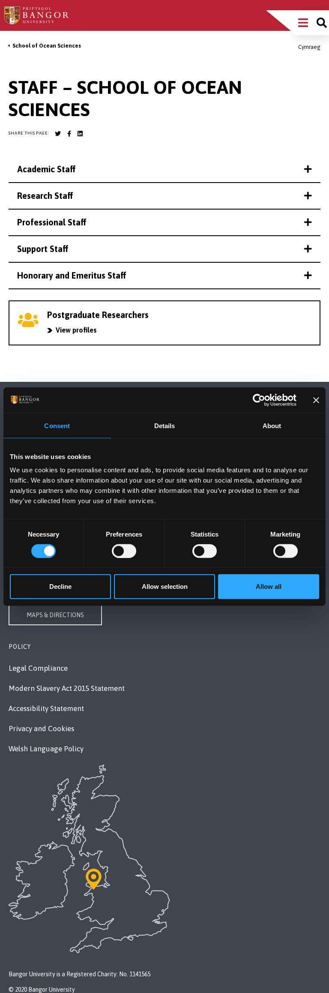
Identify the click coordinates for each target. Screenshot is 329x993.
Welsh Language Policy (46, 748)
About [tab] (272, 425)
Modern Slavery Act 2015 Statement (67, 688)
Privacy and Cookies (41, 728)
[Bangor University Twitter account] (58, 134)
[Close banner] (316, 400)
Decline (60, 586)
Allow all (268, 586)
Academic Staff (46, 169)
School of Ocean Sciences (46, 45)
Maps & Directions (55, 615)
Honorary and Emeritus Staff (71, 275)
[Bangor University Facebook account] (69, 134)
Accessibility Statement (46, 708)
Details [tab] (164, 425)
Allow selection (165, 586)
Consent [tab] (57, 425)
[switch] (124, 551)
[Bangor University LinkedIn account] (80, 134)
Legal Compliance (38, 668)
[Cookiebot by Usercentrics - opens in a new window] (258, 399)
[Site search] (321, 22)
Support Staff (43, 249)
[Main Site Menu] (303, 22)
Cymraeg (309, 47)
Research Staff (45, 196)
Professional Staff (52, 222)
